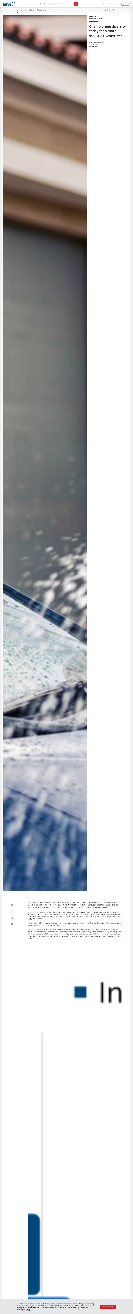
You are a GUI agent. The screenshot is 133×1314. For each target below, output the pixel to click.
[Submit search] (76, 4)
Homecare (23, 10)
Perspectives (41, 10)
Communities (112, 4)
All (17, 10)
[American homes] (9, 4)
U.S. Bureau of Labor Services (69, 936)
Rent (102, 4)
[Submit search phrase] (110, 10)
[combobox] (56, 4)
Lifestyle (32, 10)
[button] (110, 10)
